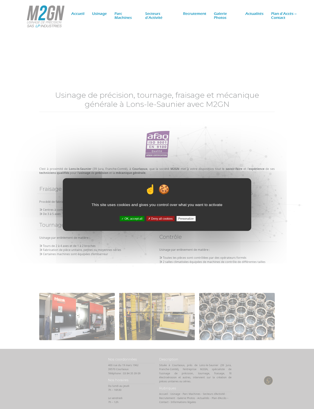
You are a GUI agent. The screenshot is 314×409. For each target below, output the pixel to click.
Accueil (77, 13)
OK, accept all (133, 218)
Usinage (99, 13)
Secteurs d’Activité (153, 15)
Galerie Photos (220, 15)
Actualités (254, 13)
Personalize (186, 218)
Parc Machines (123, 15)
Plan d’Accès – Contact (284, 15)
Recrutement (194, 13)
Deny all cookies (161, 218)
